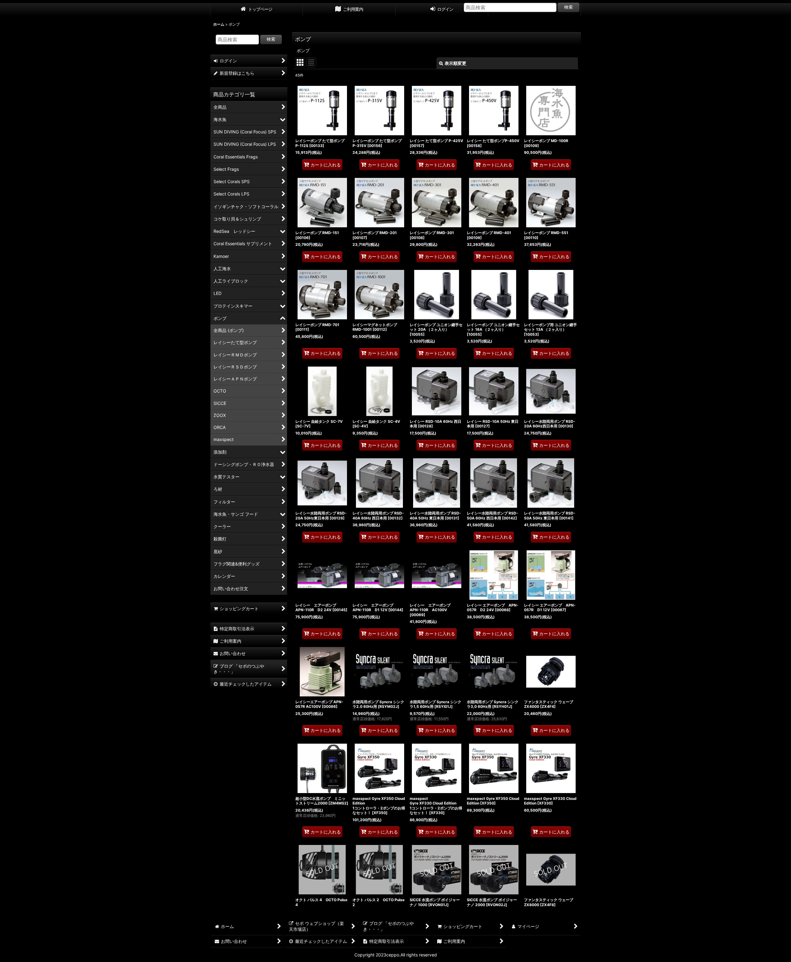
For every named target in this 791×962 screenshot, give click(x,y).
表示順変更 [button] (455, 63)
